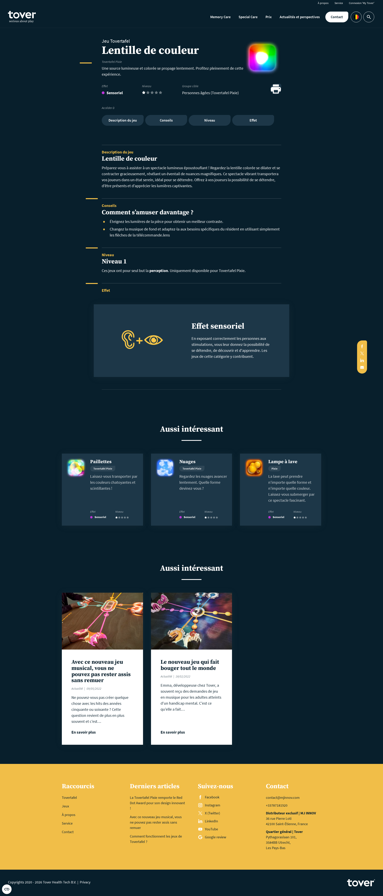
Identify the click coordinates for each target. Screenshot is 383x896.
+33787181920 (276, 805)
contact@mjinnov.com (283, 797)
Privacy (85, 882)
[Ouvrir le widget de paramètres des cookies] (7, 889)
